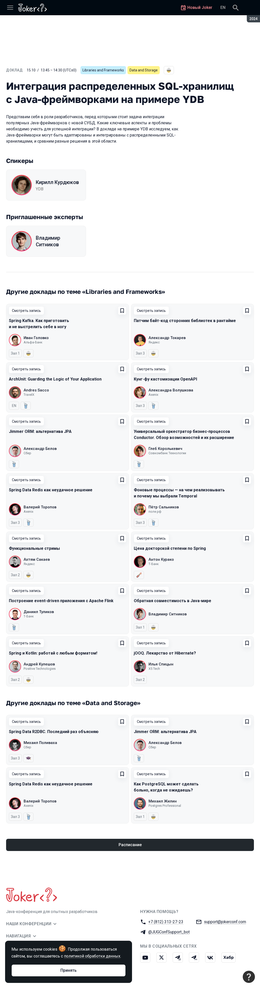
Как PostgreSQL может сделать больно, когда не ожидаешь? (166, 787)
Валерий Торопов (40, 507)
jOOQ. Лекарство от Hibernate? (165, 653)
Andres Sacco (36, 390)
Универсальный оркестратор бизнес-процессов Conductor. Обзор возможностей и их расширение (184, 434)
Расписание (130, 844)
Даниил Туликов (39, 612)
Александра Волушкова (171, 390)
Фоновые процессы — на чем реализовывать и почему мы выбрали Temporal (179, 493)
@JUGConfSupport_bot (169, 932)
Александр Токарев (167, 338)
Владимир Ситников (48, 241)
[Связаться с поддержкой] (249, 977)
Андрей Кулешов (39, 664)
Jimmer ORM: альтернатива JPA (40, 431)
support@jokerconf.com (225, 921)
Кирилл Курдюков (57, 182)
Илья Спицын (161, 664)
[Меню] (10, 8)
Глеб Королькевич (165, 449)
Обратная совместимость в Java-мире (172, 600)
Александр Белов (40, 449)
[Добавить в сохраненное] (122, 311)
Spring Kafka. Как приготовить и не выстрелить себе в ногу (39, 323)
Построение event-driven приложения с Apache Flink (61, 600)
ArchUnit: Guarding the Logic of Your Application (55, 379)
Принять (68, 970)
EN (222, 7)
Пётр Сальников (164, 507)
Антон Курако (161, 559)
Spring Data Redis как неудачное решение (50, 490)
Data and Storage (143, 70)
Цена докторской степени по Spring (170, 548)
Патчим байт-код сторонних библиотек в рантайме (185, 320)
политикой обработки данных (92, 956)
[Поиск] (236, 8)
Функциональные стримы (34, 548)
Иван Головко (36, 338)
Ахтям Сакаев (37, 559)
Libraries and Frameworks (103, 70)
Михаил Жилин (163, 801)
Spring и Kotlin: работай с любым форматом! (53, 653)
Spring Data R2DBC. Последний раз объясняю (54, 731)
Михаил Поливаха (40, 743)
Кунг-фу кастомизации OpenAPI (165, 379)
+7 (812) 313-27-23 (165, 921)
